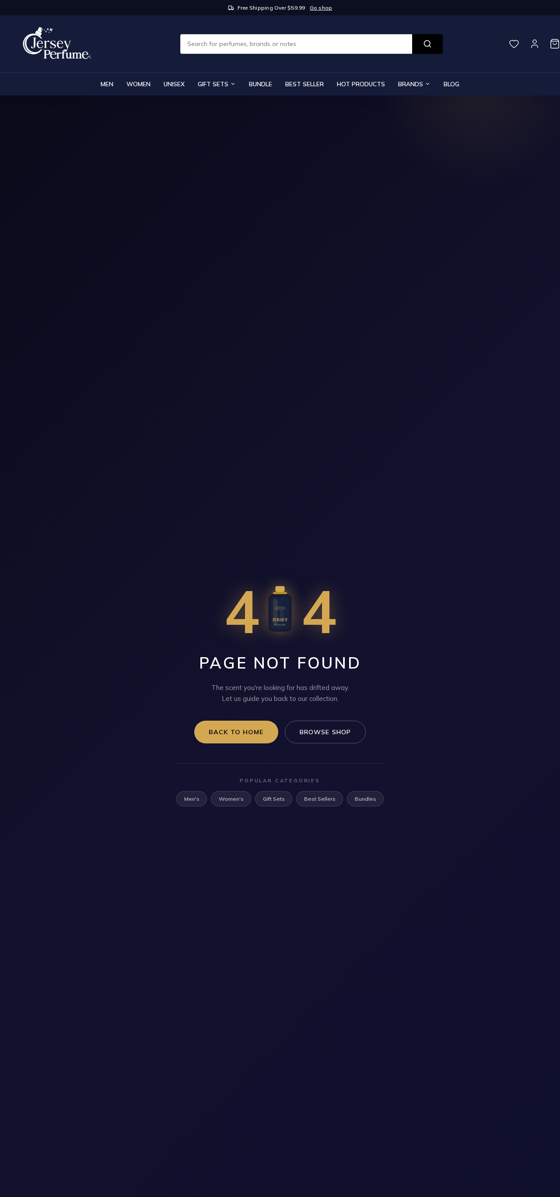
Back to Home (236, 732)
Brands (410, 84)
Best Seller (304, 84)
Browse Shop (325, 732)
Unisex (174, 84)
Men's (192, 799)
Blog (451, 84)
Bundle (260, 84)
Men (107, 84)
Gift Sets (213, 84)
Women (138, 84)
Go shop (321, 7)
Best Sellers (320, 799)
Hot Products (361, 84)
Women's (231, 799)
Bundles (365, 799)
